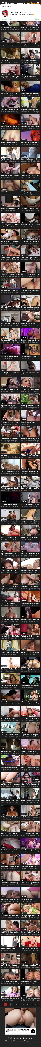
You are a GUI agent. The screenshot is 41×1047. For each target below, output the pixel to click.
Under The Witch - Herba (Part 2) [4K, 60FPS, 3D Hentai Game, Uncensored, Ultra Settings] (10, 126)
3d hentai (16, 128)
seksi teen (32, 720)
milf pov (23, 539)
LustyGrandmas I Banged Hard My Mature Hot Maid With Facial (10, 652)
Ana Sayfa (11, 1038)
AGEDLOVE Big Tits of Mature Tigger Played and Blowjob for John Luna (30, 455)
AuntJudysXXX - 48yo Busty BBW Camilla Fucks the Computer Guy (30, 27)
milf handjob (25, 62)
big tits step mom (15, 638)
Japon (34, 177)
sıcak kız (14, 144)
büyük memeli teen (27, 523)
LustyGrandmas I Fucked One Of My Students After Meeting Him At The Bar (10, 570)
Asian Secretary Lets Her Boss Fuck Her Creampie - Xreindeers (30, 471)
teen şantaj (4, 687)
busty (12, 737)
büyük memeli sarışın (11, 572)
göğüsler (4, 276)
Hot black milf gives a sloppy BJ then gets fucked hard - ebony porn (30, 389)
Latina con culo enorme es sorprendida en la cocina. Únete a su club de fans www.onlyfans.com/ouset (10, 439)
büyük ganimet (35, 885)
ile (21, 983)
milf (22, 29)
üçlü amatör (9, 424)
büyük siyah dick (28, 1000)
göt (17, 325)
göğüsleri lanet (6, 852)
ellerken (33, 210)
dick (11, 161)
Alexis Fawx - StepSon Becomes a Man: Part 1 (30, 93)
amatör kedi (5, 835)
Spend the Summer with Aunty (30, 159)
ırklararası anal (26, 835)
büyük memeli (29, 46)
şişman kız (24, 901)
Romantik (17, 424)
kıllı (2, 144)
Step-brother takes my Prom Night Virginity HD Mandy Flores (30, 373)
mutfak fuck (5, 490)
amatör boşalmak (14, 885)
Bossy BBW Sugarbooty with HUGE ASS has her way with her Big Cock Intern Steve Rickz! (30, 883)
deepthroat (12, 704)
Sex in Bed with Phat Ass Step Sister (30, 241)
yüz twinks (4, 704)
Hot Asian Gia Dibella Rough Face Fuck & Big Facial (10, 109)
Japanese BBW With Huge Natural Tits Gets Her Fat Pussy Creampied (10, 340)
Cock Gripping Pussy (28, 422)
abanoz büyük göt (33, 441)
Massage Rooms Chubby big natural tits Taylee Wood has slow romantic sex (30, 570)
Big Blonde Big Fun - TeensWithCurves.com (10, 669)
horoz (39, 227)
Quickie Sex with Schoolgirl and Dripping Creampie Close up (10, 883)
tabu (39, 375)
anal (22, 309)
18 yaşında (12, 687)
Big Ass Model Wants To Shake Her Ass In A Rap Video (30, 932)
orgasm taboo (12, 753)
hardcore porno (6, 62)
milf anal (4, 309)
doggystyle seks (26, 621)
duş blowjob (32, 227)
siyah (36, 342)
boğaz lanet (5, 112)
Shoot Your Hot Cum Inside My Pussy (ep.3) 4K (10, 833)
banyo (13, 177)
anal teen (4, 227)
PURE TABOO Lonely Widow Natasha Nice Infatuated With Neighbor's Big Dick (10, 587)
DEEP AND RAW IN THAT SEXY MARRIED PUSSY (10, 307)
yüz (22, 737)
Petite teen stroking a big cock (30, 636)
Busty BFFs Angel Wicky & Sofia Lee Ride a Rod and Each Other (30, 751)
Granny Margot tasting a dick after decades (30, 916)
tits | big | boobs (9, 243)
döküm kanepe (16, 375)
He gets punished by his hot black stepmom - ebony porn (10, 767)
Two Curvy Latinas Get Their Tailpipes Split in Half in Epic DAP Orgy (10, 225)
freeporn (15, 46)
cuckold (28, 194)
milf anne (4, 753)
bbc (27, 424)
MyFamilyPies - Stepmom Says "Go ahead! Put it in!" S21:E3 (10, 965)
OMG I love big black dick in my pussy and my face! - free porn (30, 258)
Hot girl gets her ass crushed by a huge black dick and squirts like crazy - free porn (10, 44)
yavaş (30, 572)
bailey (31, 490)
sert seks (24, 589)
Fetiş (6, 95)
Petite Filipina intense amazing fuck (10, 702)
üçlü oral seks (30, 753)
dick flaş (28, 605)
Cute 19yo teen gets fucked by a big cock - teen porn (30, 866)
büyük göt (4, 128)
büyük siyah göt (28, 342)
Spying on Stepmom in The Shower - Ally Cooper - (10, 948)
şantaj (19, 687)
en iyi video (15, 62)
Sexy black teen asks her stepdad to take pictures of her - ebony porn (30, 718)
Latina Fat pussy (26, 899)
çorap (29, 638)
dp (17, 227)
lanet (2, 95)
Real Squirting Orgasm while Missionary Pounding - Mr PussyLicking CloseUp (30, 290)
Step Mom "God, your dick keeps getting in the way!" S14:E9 (10, 258)
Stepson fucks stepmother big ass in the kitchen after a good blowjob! (30, 109)
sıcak (2, 358)
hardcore (29, 177)
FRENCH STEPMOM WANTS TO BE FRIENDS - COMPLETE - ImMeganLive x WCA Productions (10, 603)
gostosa (35, 786)
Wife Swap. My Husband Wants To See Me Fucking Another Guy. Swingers (30, 192)
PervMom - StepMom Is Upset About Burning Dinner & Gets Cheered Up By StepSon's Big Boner (30, 60)
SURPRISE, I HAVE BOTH (9, 537)
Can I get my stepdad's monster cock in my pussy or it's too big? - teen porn (30, 44)
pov (2, 243)
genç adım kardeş (27, 243)
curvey (12, 671)
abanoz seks (32, 671)
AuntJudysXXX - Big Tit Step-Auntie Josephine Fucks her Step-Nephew (10, 636)
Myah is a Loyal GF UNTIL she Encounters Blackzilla (30, 652)
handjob (7, 358)
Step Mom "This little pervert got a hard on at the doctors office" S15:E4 (30, 735)
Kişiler (25, 1038)
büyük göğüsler (10, 292)
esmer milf (7, 967)
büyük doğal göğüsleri (15, 506)
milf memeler (5, 556)
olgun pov (24, 161)
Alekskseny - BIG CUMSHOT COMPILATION (10, 175)
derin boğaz (12, 227)
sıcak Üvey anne (6, 802)
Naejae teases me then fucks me (10, 899)
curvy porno (18, 79)
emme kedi (37, 737)
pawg (33, 194)
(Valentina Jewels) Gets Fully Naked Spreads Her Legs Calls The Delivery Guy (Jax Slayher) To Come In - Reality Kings (10, 488)
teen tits (23, 638)
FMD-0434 (4, 60)
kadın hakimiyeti (16, 539)
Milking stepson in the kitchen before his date (30, 537)
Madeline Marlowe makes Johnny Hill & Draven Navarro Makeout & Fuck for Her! (30, 126)
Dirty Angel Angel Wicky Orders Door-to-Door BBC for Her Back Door (10, 77)
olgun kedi (4, 589)
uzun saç (17, 260)
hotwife (9, 309)
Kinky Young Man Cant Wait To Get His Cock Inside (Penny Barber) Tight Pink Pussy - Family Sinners (30, 965)
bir (22, 342)
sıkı (27, 687)
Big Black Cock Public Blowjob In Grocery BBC (10, 389)
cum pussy (4, 885)
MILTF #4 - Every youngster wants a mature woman (30, 702)
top (33, 638)
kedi (22, 46)
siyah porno (32, 260)
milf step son (25, 95)
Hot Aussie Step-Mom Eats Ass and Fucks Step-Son (10, 735)
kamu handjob (25, 210)
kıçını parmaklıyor (11, 918)
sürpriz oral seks (9, 621)
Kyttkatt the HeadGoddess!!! (30, 225)
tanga (3, 424)
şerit (5, 819)
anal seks (4, 46)
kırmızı (33, 325)
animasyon (35, 144)
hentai (10, 128)
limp (16, 243)
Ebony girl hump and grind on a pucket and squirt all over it (30, 669)
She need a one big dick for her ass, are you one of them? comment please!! (30, 340)
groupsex (14, 408)
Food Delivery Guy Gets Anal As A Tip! (30, 800)
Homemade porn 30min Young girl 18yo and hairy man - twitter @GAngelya (10, 142)
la (25, 358)
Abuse (31, 1038)
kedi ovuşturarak (6, 654)
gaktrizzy (30, 358)
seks (16, 621)
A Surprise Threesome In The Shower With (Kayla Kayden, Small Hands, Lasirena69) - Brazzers (10, 718)
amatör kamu (5, 391)
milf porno (15, 802)
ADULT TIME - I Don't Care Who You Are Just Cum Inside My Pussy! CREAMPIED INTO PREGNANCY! (30, 833)
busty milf (10, 276)
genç (34, 572)
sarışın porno (5, 79)
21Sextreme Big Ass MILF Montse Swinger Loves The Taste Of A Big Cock (10, 981)
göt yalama (13, 490)
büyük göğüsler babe (8, 868)
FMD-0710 (4, 192)
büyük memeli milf (34, 819)
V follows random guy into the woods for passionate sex (30, 175)
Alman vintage (30, 950)
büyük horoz (32, 589)
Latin (22, 358)
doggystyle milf (35, 62)
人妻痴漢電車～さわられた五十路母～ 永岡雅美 (10, 27)
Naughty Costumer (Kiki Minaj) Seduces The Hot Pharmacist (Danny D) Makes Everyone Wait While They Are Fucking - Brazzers (30, 439)
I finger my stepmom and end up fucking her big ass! (10, 916)
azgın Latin (13, 786)
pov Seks (4, 539)
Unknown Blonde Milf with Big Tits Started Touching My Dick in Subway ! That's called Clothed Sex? (30, 208)
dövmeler (4, 408)
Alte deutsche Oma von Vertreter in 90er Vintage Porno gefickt (30, 948)
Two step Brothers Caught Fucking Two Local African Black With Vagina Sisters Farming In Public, (30, 406)
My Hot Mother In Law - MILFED (10, 751)
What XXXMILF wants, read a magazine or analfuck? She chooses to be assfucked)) (30, 767)
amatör (3, 375)
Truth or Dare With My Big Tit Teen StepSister (10, 685)
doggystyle (24, 457)
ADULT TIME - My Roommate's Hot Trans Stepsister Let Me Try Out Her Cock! (10, 208)
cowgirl (31, 473)
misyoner (32, 506)
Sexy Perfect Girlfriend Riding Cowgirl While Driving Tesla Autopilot (30, 488)
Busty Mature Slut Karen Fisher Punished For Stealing (30, 77)
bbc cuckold (17, 309)
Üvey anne (4, 769)
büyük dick (13, 29)
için (2, 621)
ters (37, 506)
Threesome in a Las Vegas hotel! (10, 422)
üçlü (2, 720)
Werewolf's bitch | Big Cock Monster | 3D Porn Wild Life (30, 619)
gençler (3, 671)
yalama (23, 292)
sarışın (7, 1000)
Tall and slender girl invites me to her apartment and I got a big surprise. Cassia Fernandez (10, 619)
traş (2, 572)
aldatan (30, 934)
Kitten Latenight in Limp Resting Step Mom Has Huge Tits (10, 241)
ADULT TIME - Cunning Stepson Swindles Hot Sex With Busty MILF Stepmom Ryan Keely (10, 932)
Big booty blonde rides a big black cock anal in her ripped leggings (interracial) (30, 998)
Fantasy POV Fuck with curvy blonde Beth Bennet (10, 817)
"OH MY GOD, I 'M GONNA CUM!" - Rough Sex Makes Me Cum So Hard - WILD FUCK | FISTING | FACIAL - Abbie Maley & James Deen (30, 587)
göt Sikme (15, 983)
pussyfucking (28, 408)
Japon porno (5, 29)
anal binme (24, 473)
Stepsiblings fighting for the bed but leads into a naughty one (10, 998)
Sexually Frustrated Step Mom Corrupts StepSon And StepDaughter (10, 800)
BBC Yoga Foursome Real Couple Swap (10, 290)
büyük (10, 46)
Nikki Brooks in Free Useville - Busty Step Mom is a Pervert (30, 817)
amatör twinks (31, 802)
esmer (23, 490)
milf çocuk (31, 704)
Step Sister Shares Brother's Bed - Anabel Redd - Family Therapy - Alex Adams (10, 850)
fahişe (18, 292)
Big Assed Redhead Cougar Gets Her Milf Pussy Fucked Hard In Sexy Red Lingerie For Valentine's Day (10, 554)
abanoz (12, 901)
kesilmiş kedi (28, 737)
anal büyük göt (26, 128)
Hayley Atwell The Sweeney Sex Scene (30, 685)
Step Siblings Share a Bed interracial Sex (10, 93)
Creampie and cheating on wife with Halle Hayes (30, 307)
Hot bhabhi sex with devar (9, 356)
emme (11, 260)
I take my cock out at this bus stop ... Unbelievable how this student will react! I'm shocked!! (30, 603)
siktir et (13, 852)
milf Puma (4, 325)
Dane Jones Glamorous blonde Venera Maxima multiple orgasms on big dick (10, 471)
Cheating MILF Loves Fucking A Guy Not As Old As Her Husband (10, 373)
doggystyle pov (26, 654)
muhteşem (33, 375)
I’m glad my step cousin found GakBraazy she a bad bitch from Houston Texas (30, 356)
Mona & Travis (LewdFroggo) (30, 850)
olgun (3, 457)
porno (23, 753)
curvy (23, 79)
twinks (23, 802)
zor (30, 391)
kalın (7, 671)
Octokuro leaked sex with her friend (10, 504)
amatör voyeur (6, 177)
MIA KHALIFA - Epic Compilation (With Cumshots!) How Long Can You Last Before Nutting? (30, 784)
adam (23, 177)
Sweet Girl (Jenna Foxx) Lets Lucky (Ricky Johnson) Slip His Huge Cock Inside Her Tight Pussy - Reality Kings (10, 866)
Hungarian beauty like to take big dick (30, 521)
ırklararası (11, 769)
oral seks (35, 391)
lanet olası (27, 309)
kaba (11, 112)
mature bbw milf (29, 29)
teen (2, 1000)
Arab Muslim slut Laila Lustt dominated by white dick (30, 504)
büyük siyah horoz (16, 391)
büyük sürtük (5, 786)
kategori (19, 1038)
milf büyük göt (5, 441)
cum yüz (24, 144)
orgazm (17, 276)
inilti (28, 292)
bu (29, 424)
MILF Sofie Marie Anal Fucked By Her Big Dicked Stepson (30, 554)
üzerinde (24, 671)
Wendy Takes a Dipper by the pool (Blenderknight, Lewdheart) (30, 142)
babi (9, 408)
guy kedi (34, 654)
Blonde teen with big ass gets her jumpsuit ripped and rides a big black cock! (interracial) (30, 981)
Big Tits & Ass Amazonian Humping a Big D (10, 521)
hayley (30, 687)
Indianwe (4, 455)
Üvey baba (24, 720)
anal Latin (32, 901)
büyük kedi (7, 144)
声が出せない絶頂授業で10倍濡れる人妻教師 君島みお (10, 159)
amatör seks (25, 885)
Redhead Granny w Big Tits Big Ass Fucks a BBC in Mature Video (30, 323)
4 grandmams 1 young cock (10, 406)
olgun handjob (17, 161)
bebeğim (24, 441)
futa (8, 539)
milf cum (4, 605)
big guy (11, 95)
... (31, 1004)
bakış (9, 819)
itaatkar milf (25, 375)
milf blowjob (5, 950)
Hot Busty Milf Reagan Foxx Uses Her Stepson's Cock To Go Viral (10, 323)
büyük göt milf (25, 112)
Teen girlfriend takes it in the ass (30, 274)
